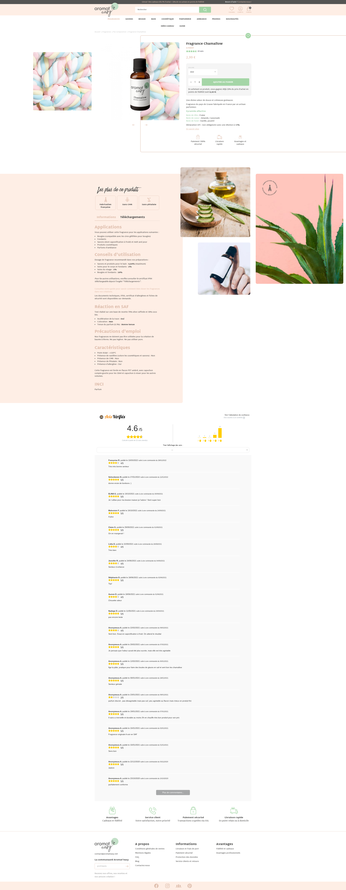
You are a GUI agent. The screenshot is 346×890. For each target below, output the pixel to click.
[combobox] (203, 72)
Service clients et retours (187, 861)
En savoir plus (192, 129)
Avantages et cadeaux (240, 143)
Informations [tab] (106, 217)
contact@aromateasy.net (106, 854)
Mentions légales (143, 853)
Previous (133, 124)
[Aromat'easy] (106, 9)
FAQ (137, 857)
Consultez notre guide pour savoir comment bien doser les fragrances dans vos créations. (127, 290)
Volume (191, 68)
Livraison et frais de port (187, 849)
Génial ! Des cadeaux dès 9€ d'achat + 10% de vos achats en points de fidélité (173, 2)
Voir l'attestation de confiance (237, 415)
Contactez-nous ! (244, 2)
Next (146, 124)
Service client (152, 818)
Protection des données (187, 857)
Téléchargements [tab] (132, 217)
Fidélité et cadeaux (225, 849)
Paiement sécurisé (193, 818)
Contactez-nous (142, 865)
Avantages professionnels (228, 853)
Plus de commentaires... (173, 792)
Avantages (112, 818)
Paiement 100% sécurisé (198, 143)
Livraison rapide (219, 143)
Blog (137, 861)
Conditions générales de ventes (149, 849)
